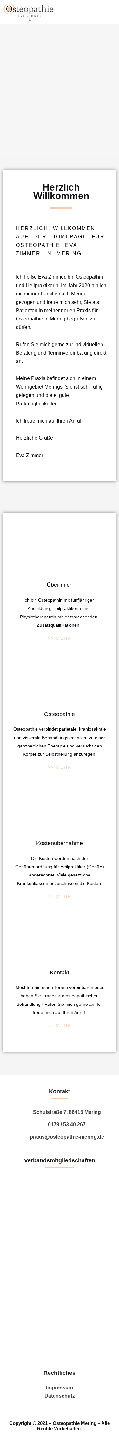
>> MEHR (59, 638)
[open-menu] (104, 12)
